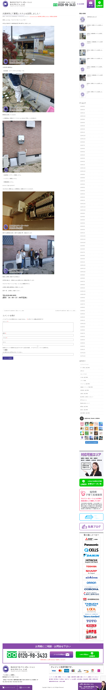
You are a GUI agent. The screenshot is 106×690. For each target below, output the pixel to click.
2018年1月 (82, 349)
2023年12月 (82, 168)
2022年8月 (82, 216)
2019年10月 (82, 294)
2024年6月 (82, 148)
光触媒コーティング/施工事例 (86, 387)
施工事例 (51, 679)
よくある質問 (73, 679)
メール (5, 337)
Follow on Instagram (92, 442)
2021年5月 (82, 258)
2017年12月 (82, 352)
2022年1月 (82, 232)
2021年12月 (82, 236)
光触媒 (68, 676)
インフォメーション (33, 16)
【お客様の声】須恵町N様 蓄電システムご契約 (13, 310)
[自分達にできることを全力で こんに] (87, 433)
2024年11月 (82, 138)
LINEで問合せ (84, 654)
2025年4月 (82, 125)
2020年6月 (82, 284)
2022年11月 (82, 206)
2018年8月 (82, 330)
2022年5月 (82, 223)
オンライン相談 (26, 687)
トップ (50, 676)
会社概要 (81, 4)
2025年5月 (82, 122)
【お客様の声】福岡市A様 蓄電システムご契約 (65, 310)
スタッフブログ (83, 374)
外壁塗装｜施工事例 (84, 390)
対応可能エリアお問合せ (59, 679)
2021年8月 (82, 249)
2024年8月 (82, 142)
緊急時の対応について (85, 403)
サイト (4, 342)
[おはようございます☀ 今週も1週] (101, 424)
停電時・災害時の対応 (93, 679)
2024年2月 (82, 161)
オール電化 (55, 676)
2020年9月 (82, 275)
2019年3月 (82, 313)
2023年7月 (82, 180)
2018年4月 (82, 339)
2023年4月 (82, 190)
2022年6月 (82, 219)
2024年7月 (82, 145)
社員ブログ (67, 679)
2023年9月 (82, 174)
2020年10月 (82, 271)
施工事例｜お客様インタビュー (44, 16)
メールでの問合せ (59, 654)
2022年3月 (82, 229)
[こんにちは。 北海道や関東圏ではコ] (101, 433)
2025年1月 (82, 132)
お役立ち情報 (62, 681)
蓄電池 (59, 676)
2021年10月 (82, 242)
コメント (5, 321)
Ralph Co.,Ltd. (51, 687)
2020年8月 (82, 278)
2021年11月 (82, 239)
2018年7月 (82, 333)
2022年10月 (82, 210)
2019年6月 (82, 307)
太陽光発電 (73, 676)
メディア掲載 (83, 380)
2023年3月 (82, 193)
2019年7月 (82, 304)
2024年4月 (82, 155)
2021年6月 (82, 255)
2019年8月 (82, 300)
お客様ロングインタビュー (93, 676)
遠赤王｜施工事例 (84, 409)
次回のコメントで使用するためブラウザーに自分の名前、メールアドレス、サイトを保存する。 (26, 347)
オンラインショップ (10, 687)
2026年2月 (82, 109)
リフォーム (64, 676)
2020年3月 (82, 287)
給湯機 (78, 676)
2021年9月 (82, 245)
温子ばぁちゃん (83, 400)
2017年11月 (82, 356)
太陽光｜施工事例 (84, 393)
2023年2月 (82, 197)
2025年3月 (82, 129)
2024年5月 (82, 151)
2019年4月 (82, 310)
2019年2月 (82, 317)
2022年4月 (82, 226)
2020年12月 (82, 265)
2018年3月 (82, 343)
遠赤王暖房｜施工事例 (85, 413)
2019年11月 (82, 291)
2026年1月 (82, 112)
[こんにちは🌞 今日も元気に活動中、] (91, 429)
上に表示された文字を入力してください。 (13, 352)
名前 (4, 333)
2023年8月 (82, 177)
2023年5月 (82, 187)
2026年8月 (82, 106)
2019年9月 (82, 297)
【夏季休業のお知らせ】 (92, 16)
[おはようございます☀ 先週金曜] (91, 424)
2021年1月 (82, 262)
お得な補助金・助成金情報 (82, 679)
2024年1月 (82, 164)
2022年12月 (82, 203)
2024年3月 (82, 158)
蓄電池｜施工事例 (53, 16)
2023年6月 (82, 184)
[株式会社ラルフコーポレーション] (17, 6)
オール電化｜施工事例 (85, 367)
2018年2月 (82, 346)
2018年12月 (82, 323)
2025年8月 (82, 119)
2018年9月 (82, 326)
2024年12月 (82, 135)
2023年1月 (82, 200)
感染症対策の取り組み (53, 681)
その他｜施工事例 (84, 377)
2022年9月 (82, 213)
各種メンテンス (83, 676)
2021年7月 (82, 252)
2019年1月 (82, 320)
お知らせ (82, 370)
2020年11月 (82, 268)
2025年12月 (82, 116)
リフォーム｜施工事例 (85, 383)
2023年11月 (82, 171)
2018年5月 (82, 336)
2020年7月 (82, 281)
